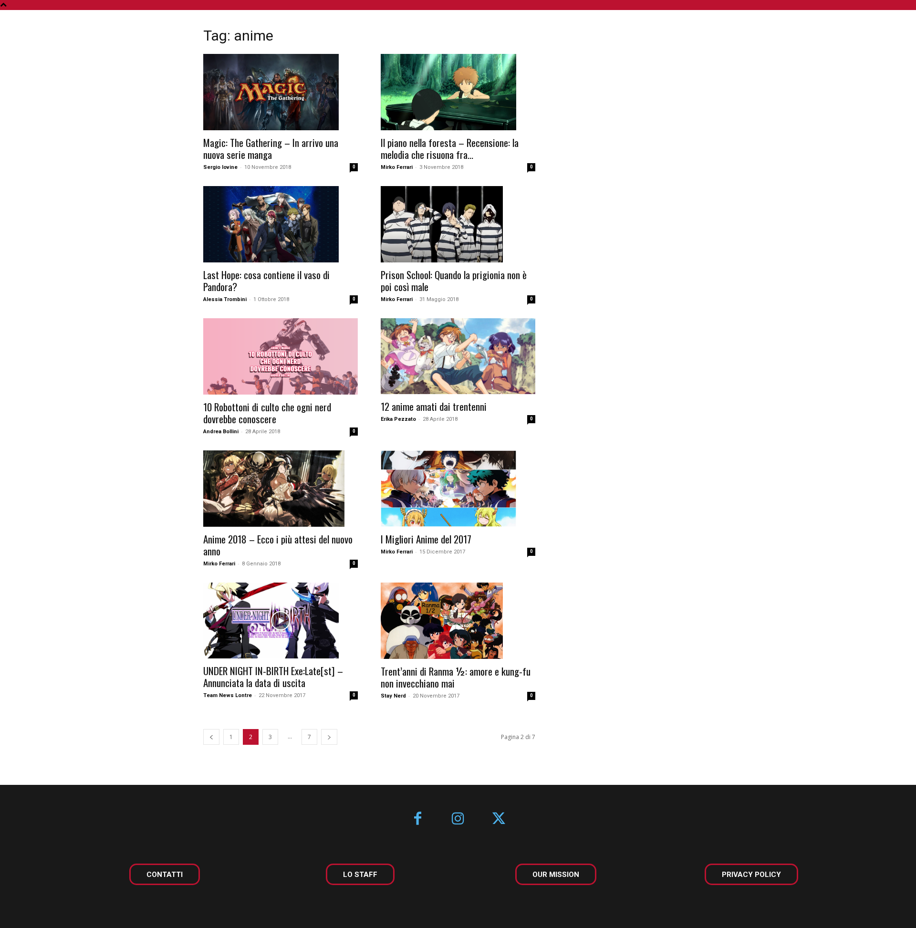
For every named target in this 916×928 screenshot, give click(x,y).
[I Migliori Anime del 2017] (458, 488)
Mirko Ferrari (397, 167)
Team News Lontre (227, 695)
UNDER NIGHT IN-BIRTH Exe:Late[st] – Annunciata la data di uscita (273, 676)
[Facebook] (418, 819)
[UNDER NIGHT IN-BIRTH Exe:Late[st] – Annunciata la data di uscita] (280, 621)
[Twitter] (499, 819)
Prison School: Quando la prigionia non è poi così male (454, 280)
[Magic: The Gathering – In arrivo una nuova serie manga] (280, 92)
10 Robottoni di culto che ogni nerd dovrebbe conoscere (267, 412)
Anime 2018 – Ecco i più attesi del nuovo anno (278, 545)
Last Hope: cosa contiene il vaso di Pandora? (266, 280)
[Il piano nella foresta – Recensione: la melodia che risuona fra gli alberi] (458, 92)
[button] (881, 29)
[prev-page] (211, 737)
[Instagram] (458, 819)
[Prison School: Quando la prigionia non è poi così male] (458, 224)
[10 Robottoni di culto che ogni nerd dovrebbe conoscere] (280, 356)
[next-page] (329, 737)
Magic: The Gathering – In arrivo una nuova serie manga (270, 148)
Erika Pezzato (398, 419)
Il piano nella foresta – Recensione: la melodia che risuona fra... (450, 148)
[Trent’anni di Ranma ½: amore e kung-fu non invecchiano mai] (458, 621)
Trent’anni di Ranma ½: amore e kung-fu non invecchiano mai (456, 677)
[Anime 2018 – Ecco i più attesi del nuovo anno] (280, 488)
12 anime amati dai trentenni (434, 406)
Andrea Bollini (221, 431)
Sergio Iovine (220, 167)
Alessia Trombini (225, 299)
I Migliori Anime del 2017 (426, 539)
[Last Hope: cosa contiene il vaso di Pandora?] (280, 224)
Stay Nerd (393, 696)
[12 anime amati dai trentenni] (458, 356)
